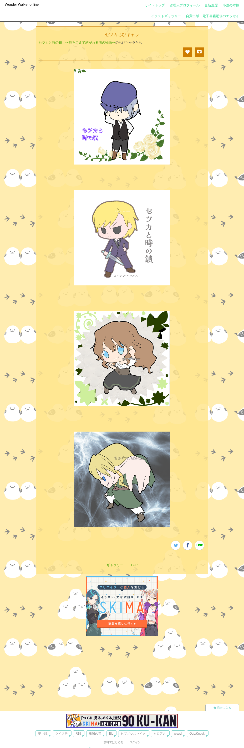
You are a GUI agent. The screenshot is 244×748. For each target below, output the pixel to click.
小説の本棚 (231, 5)
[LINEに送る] (199, 545)
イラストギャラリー (166, 16)
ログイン (135, 742)
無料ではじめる (113, 742)
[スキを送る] (187, 52)
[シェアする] (187, 545)
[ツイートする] (175, 545)
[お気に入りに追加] (199, 52)
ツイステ (61, 733)
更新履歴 (211, 5)
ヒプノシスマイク (133, 733)
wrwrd (178, 733)
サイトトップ (155, 5)
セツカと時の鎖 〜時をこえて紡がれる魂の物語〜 (77, 42)
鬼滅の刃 (95, 733)
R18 (78, 733)
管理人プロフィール (185, 5)
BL (111, 733)
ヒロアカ (159, 733)
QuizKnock (197, 733)
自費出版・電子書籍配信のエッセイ (212, 16)
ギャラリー (115, 565)
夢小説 (42, 733)
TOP (134, 565)
